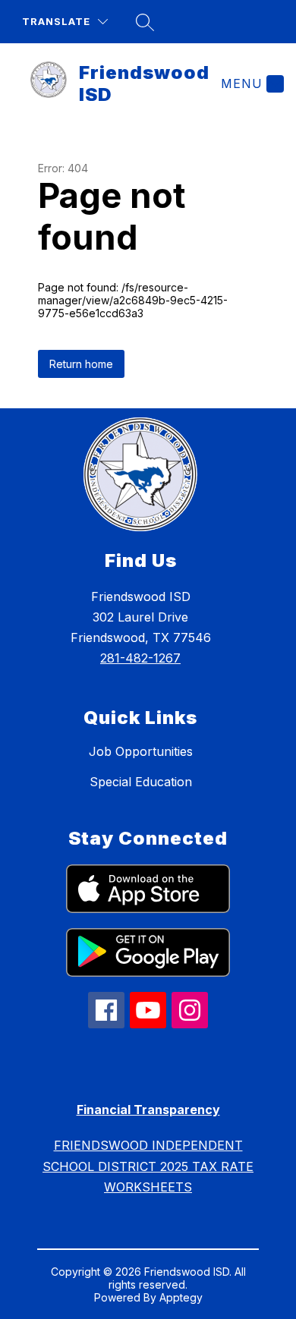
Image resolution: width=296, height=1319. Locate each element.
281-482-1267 (140, 658)
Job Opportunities (141, 751)
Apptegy (181, 1297)
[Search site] (145, 22)
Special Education (141, 781)
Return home (81, 363)
